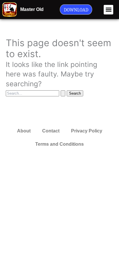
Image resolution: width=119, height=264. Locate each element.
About (24, 130)
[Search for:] (36, 93)
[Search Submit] (63, 93)
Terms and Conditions (59, 144)
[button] (108, 9)
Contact (51, 130)
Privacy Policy (86, 130)
